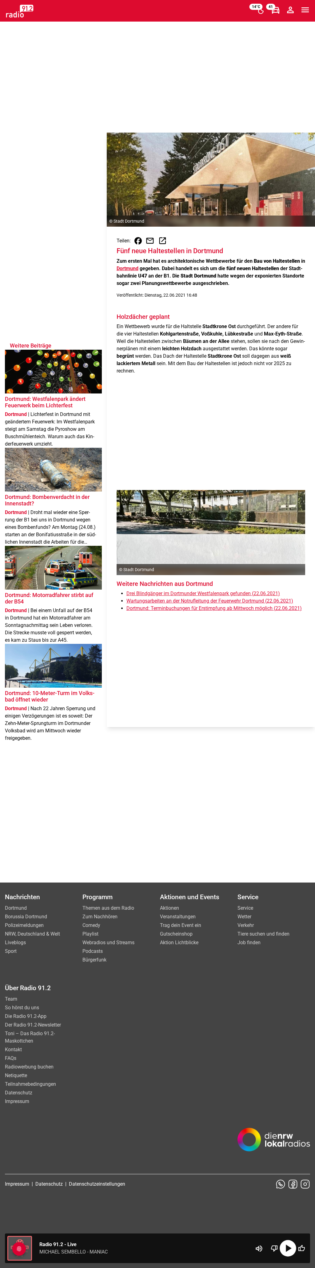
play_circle (288, 1248)
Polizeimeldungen (24, 925)
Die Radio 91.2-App (25, 1016)
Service (245, 908)
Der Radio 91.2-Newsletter (33, 1025)
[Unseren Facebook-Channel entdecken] (293, 1184)
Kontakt (13, 1049)
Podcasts (92, 951)
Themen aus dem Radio (108, 908)
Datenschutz (18, 1093)
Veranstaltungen (178, 917)
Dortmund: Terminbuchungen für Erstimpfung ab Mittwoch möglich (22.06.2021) (214, 608)
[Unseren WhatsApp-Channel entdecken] (280, 1184)
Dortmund (127, 268)
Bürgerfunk (94, 960)
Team (11, 999)
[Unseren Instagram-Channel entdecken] (305, 1184)
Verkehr (245, 925)
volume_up (259, 1248)
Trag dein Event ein (180, 925)
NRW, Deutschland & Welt (32, 934)
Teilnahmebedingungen (30, 1084)
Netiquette (16, 1075)
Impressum (17, 1101)
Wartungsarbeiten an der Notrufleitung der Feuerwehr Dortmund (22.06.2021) (209, 601)
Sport (11, 951)
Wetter (244, 917)
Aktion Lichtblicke (179, 942)
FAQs (10, 1058)
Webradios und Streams (108, 942)
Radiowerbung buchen (29, 1067)
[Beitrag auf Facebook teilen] (138, 241)
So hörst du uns (22, 1008)
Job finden (249, 942)
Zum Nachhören (100, 917)
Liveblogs (15, 942)
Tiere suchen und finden (263, 934)
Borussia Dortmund (26, 917)
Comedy (91, 925)
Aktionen (169, 908)
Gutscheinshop (176, 934)
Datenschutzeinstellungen (97, 1184)
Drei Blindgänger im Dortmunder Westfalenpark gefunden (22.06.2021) (203, 593)
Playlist (90, 934)
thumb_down (274, 1248)
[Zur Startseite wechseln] (19, 11)
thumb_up (301, 1248)
